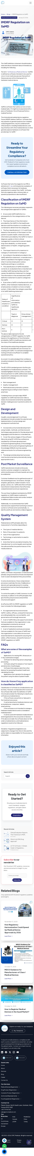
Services (3, 1071)
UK (2, 1119)
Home (3, 14)
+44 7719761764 (6, 1109)
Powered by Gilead (27, 1145)
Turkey (26, 1121)
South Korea (4, 1121)
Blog (2, 1074)
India (13, 1116)
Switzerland (4, 1123)
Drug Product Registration (9, 1090)
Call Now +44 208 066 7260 (17, 172)
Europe (3, 1126)
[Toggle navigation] (30, 3)
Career (3, 1077)
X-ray (11, 186)
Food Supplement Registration (10, 1099)
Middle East (27, 1116)
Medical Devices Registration (9, 1087)
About (3, 1068)
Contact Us (4, 1080)
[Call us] (4, 1151)
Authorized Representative (9, 1096)
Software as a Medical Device (17, 72)
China (25, 1119)
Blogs (8, 14)
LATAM (14, 1121)
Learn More (8, 936)
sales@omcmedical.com (8, 1112)
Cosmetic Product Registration (10, 1093)
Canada (14, 1119)
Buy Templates (18, 1030)
